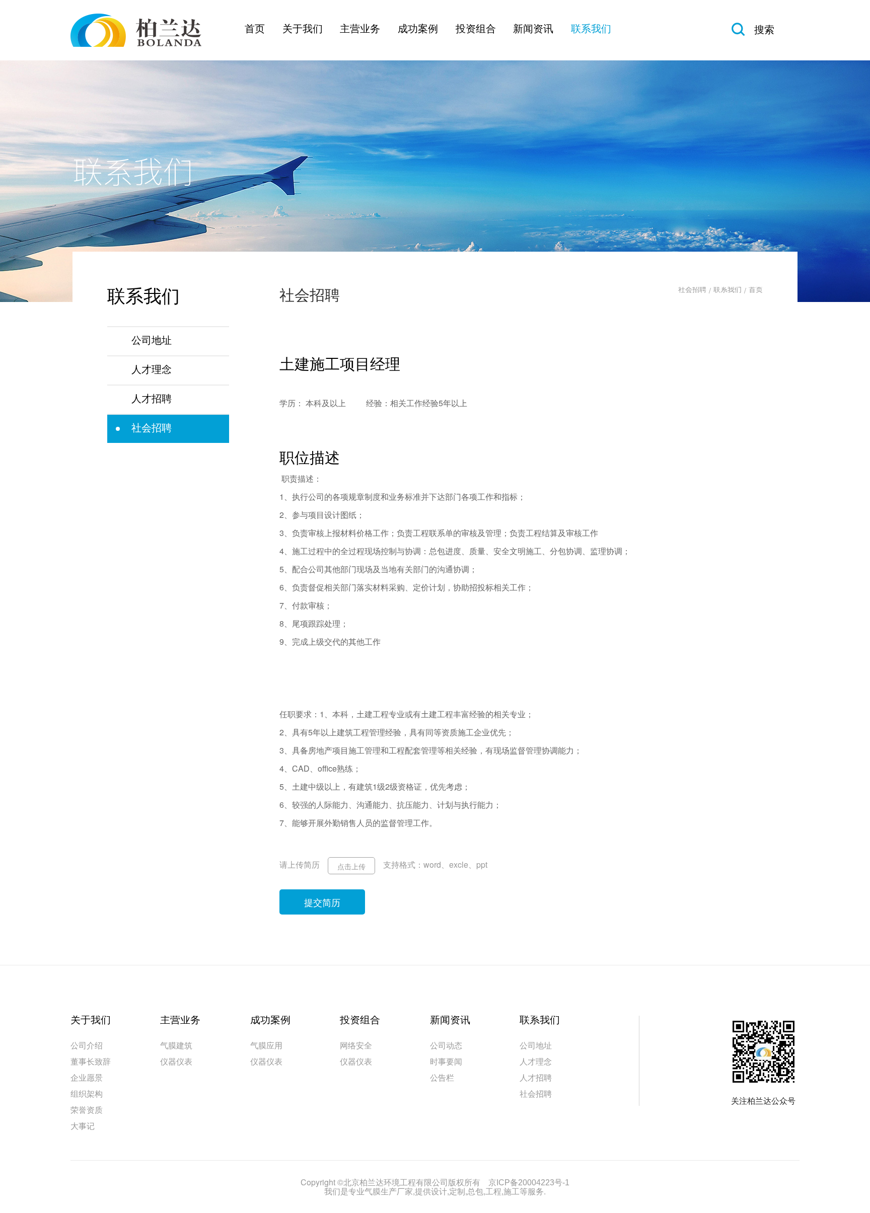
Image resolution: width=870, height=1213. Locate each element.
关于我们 (302, 29)
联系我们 (591, 29)
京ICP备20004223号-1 (528, 1183)
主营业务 (360, 29)
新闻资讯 (533, 29)
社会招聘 (692, 290)
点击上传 (351, 866)
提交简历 (322, 901)
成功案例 (418, 29)
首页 (255, 29)
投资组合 (476, 29)
